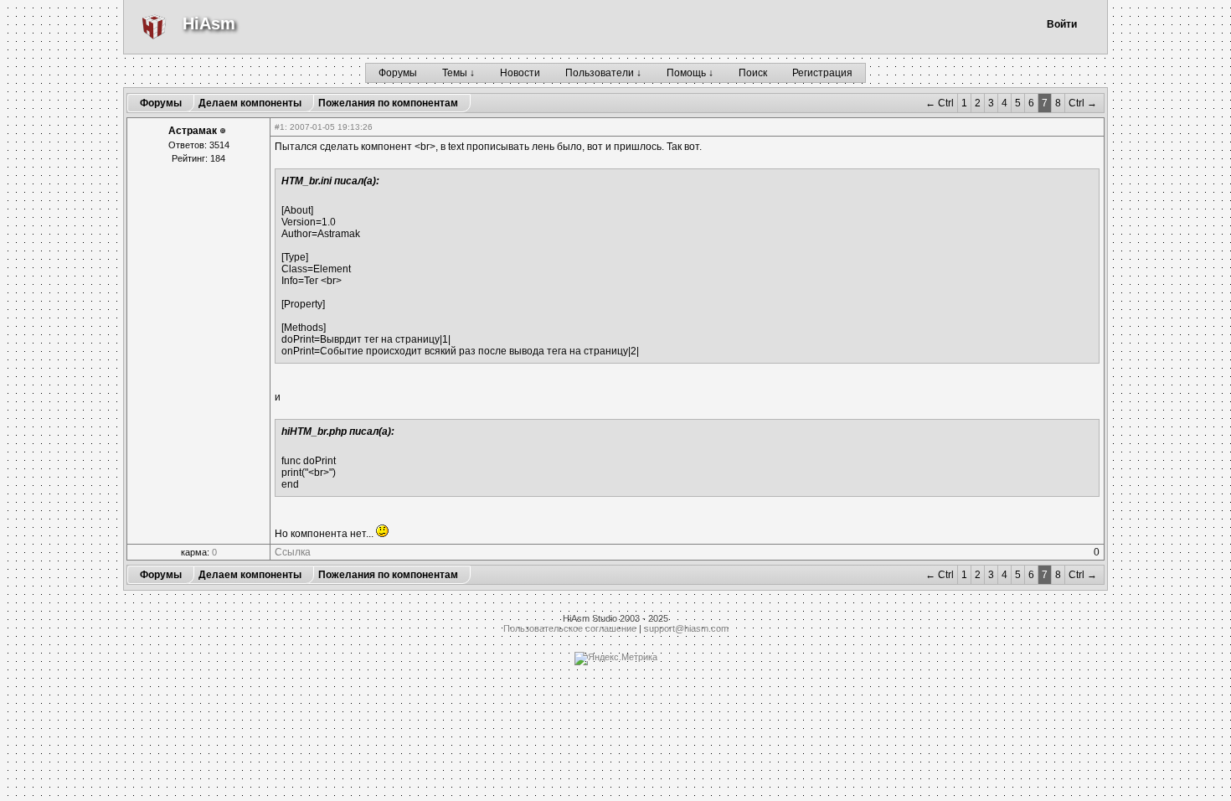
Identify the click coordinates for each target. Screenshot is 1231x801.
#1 (280, 127)
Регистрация (822, 73)
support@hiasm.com (686, 628)
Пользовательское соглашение (569, 628)
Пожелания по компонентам (388, 103)
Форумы (398, 73)
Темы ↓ (458, 73)
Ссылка (293, 552)
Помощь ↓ (690, 73)
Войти (1062, 24)
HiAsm (209, 23)
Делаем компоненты (249, 103)
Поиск (753, 73)
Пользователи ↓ (603, 73)
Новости (520, 73)
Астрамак (192, 131)
